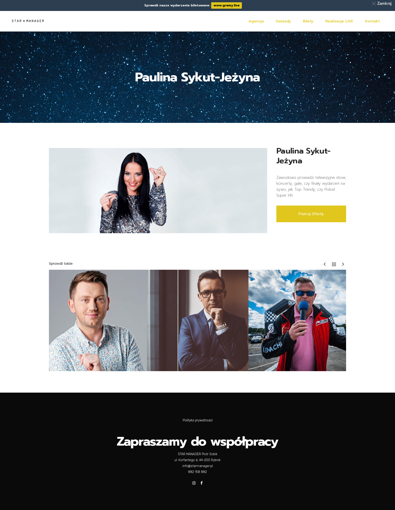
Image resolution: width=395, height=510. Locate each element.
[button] (382, 3)
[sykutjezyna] (158, 190)
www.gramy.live (227, 5)
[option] (101, 320)
